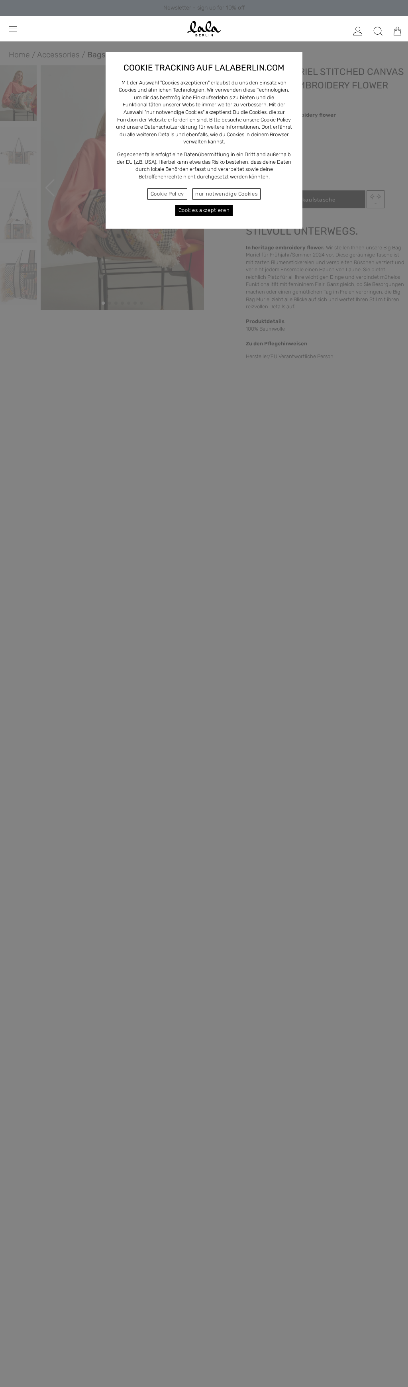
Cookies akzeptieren (204, 210)
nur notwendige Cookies (226, 194)
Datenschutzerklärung (170, 127)
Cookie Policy (167, 194)
